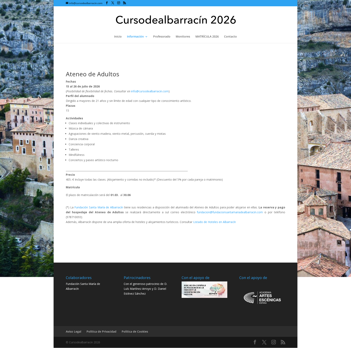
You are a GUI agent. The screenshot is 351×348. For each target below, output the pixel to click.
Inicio (118, 36)
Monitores (183, 36)
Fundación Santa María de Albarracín (98, 207)
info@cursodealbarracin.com (150, 91)
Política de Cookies (135, 331)
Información (135, 36)
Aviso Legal (73, 331)
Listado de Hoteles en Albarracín (214, 222)
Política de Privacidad (101, 331)
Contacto (230, 36)
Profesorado (161, 36)
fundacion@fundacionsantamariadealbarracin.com (230, 212)
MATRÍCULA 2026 (207, 36)
